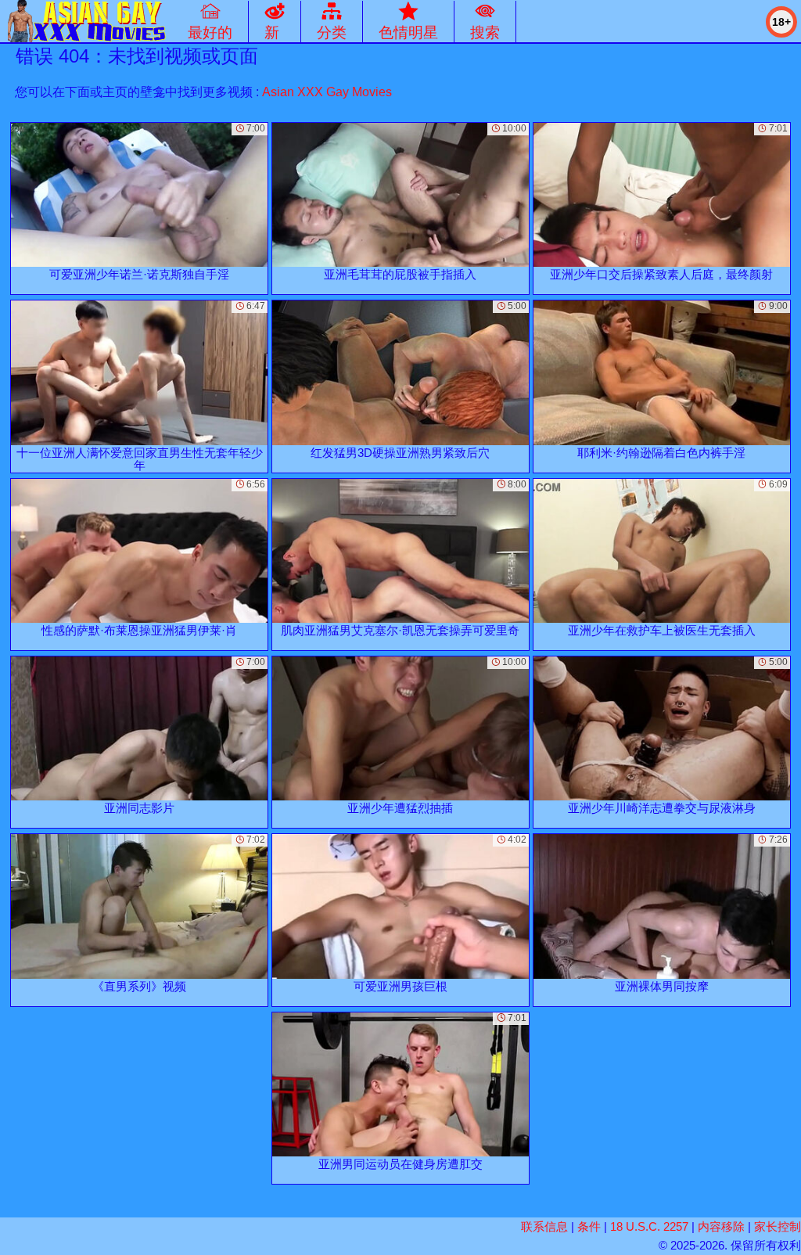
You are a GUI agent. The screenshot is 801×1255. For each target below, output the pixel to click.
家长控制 (777, 1226)
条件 (589, 1226)
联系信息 (544, 1226)
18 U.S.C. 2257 (649, 1226)
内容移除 (721, 1226)
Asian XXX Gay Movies (327, 92)
